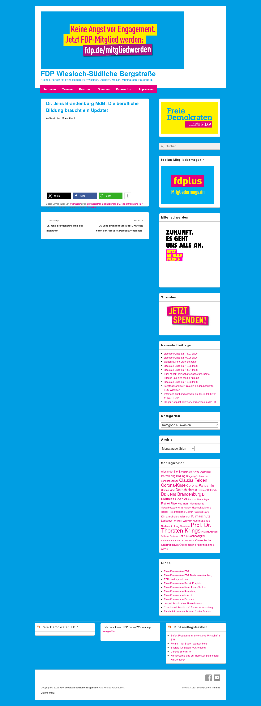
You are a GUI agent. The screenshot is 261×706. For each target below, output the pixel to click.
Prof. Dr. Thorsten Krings (186, 527)
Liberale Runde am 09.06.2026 (181, 357)
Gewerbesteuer (169, 507)
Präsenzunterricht (209, 531)
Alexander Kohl (170, 471)
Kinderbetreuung (201, 511)
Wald (192, 540)
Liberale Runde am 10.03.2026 (181, 382)
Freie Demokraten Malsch (178, 595)
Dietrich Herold (186, 489)
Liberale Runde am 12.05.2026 (181, 366)
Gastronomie (197, 503)
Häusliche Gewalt (183, 511)
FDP (141, 203)
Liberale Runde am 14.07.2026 (181, 353)
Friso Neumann (180, 503)
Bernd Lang (168, 476)
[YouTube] (217, 677)
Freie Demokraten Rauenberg (180, 591)
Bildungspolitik (94, 203)
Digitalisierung (109, 203)
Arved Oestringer (202, 471)
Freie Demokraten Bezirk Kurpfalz (182, 583)
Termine (67, 89)
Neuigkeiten (108, 631)
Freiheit (165, 503)
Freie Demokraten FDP (176, 571)
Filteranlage (202, 499)
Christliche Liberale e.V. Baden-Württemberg (188, 607)
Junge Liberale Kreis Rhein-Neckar (183, 603)
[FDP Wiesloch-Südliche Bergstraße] (112, 68)
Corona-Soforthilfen (181, 651)
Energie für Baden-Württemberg (188, 647)
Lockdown (167, 520)
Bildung (180, 476)
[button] (59, 196)
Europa (192, 499)
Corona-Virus (168, 490)
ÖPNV (164, 549)
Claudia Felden (193, 480)
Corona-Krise (173, 485)
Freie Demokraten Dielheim (179, 599)
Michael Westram (183, 520)
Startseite (49, 89)
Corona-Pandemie (200, 485)
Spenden (104, 89)
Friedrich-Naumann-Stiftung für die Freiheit (187, 611)
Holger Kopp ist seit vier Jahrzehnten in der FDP (190, 402)
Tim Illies (184, 540)
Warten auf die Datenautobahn (180, 361)
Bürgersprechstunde (197, 476)
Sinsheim (174, 536)
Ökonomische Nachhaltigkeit (196, 544)
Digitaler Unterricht (207, 489)
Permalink (91, 207)
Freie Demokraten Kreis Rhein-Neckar (185, 587)
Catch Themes (212, 687)
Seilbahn (165, 536)
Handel (187, 507)
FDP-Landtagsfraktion (176, 579)
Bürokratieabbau (169, 480)
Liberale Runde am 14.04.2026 (181, 370)
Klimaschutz (200, 515)
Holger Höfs (167, 511)
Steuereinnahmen (170, 540)
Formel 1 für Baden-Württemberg (189, 643)
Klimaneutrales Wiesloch (175, 516)
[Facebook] (208, 677)
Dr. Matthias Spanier (184, 496)
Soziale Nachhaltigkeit (192, 536)
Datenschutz (124, 89)
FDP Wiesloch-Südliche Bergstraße (98, 73)
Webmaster (75, 203)
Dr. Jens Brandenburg (127, 203)
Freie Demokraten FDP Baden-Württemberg (188, 575)
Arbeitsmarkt (186, 471)
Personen (85, 89)
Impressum (146, 89)
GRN (180, 507)
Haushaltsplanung (201, 507)
